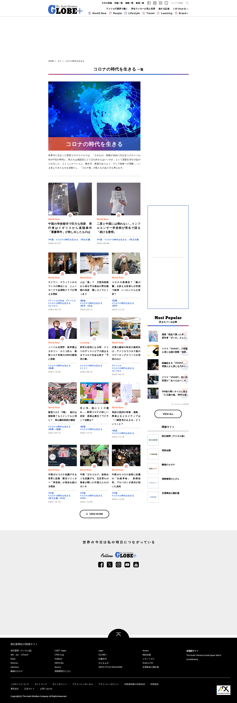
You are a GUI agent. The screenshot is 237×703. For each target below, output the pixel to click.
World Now (99, 13)
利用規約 (154, 684)
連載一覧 (129, 3)
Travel (150, 13)
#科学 (82, 306)
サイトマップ (41, 684)
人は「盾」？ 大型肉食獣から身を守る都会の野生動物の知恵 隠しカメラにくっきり (94, 288)
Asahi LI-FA (148, 663)
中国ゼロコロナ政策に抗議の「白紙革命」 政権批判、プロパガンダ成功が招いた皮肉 (126, 480)
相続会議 (147, 654)
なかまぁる (103, 663)
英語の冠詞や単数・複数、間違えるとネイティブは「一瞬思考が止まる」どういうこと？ (126, 418)
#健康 (58, 429)
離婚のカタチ (17, 671)
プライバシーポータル (82, 684)
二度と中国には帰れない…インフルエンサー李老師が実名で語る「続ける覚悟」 (118, 227)
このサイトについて (20, 684)
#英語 (114, 430)
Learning (166, 13)
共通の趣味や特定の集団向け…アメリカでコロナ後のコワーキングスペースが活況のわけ (126, 353)
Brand (182, 13)
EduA (13, 659)
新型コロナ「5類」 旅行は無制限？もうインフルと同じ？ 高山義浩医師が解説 (62, 416)
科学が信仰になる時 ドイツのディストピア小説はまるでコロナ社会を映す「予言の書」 (94, 353)
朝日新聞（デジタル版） (22, 650)
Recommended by (177, 404)
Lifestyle (134, 13)
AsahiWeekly (192, 659)
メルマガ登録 (177, 3)
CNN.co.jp (59, 654)
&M (12, 654)
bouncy (58, 667)
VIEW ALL (168, 414)
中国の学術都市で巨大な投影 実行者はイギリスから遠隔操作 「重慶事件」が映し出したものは (70, 227)
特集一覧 (119, 3)
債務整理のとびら (63, 671)
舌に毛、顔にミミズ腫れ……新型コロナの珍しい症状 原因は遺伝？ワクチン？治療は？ (94, 414)
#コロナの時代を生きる (67, 239)
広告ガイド (29, 689)
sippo (100, 650)
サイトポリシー (59, 684)
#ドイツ (84, 368)
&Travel (24, 654)
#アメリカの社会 (56, 300)
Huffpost (58, 659)
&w (17, 654)
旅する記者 (164, 9)
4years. (146, 650)
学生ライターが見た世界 (143, 9)
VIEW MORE (96, 514)
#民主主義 (85, 239)
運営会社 (15, 689)
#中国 (51, 239)
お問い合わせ (46, 689)
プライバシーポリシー (108, 684)
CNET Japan (60, 650)
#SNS (62, 498)
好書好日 (102, 659)
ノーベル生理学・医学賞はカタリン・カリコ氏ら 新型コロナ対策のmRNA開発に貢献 (62, 353)
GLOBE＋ (103, 654)
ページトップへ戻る (118, 640)
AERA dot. (59, 663)
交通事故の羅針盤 (151, 667)
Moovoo (14, 663)
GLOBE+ (65, 9)
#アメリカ (71, 300)
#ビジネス (53, 306)
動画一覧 (140, 3)
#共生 (90, 306)
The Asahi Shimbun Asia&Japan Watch (203, 655)
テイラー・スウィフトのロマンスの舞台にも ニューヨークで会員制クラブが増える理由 (62, 288)
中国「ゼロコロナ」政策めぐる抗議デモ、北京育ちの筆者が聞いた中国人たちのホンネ (94, 480)
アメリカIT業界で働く (117, 9)
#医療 (114, 300)
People (117, 13)
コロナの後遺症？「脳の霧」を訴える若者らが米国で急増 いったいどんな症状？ (126, 288)
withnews (15, 667)
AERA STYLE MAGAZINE (110, 667)
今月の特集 (107, 3)
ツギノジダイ (149, 659)
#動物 (82, 300)
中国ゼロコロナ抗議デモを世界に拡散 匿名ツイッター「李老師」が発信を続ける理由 (62, 480)
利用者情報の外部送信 (134, 684)
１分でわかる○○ (181, 9)
